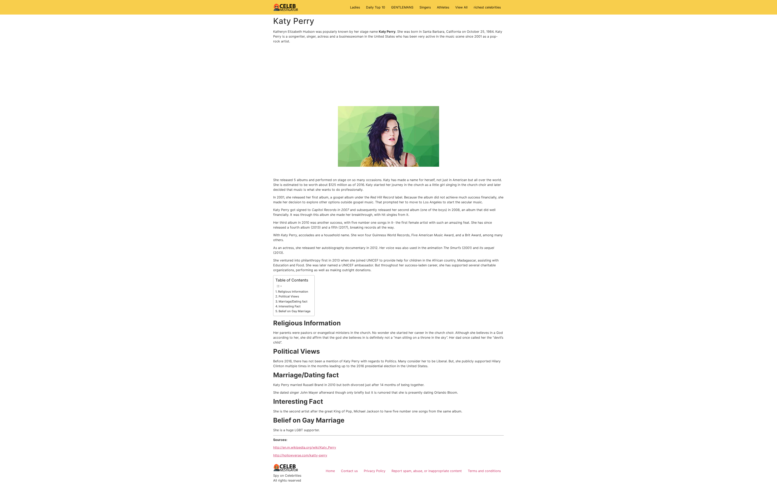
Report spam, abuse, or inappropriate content (427, 471)
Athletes (443, 7)
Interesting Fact (289, 306)
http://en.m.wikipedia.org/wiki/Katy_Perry (304, 447)
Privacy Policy (374, 471)
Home (330, 471)
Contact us (349, 471)
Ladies (355, 7)
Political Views (289, 296)
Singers (425, 7)
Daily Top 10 (375, 7)
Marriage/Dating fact (293, 301)
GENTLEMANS (402, 7)
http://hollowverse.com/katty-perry (300, 455)
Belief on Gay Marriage (294, 311)
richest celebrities (487, 7)
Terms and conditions (484, 471)
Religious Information (293, 291)
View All (461, 7)
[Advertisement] (388, 74)
